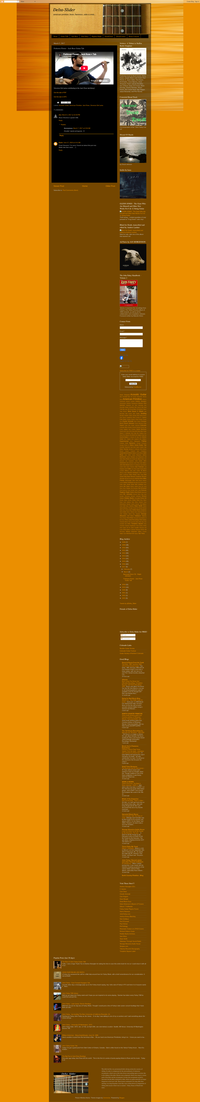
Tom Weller (128, 523)
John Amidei (138, 460)
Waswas (138, 529)
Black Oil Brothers (138, 409)
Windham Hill (130, 533)
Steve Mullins (123, 512)
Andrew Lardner (130, 401)
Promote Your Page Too (126, 361)
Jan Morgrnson (140, 457)
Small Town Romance (129, 766)
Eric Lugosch (135, 439)
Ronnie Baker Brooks (126, 500)
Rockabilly (137, 498)
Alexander (139, 396)
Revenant (127, 496)
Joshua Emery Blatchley (128, 916)
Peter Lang (138, 490)
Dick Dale (133, 433)
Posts (124, 635)
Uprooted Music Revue (130, 814)
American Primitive (75, 105)
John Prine (136, 462)
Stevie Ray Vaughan (134, 513)
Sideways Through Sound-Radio (130, 941)
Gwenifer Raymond (125, 447)
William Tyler (123, 533)
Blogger (121, 1098)
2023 (124, 598)
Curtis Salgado (124, 429)
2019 (124, 587)
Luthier (138, 470)
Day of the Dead (130, 431)
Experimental (124, 441)
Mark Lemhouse (124, 474)
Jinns (142, 459)
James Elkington (131, 457)
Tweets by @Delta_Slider (128, 603)
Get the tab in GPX (60, 97)
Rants (139, 492)
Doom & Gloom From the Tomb (133, 662)
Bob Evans (129, 413)
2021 (124, 593)
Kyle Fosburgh (139, 467)
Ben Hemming (139, 405)
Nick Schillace (139, 484)
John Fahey (85, 36)
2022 (124, 595)
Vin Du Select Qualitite (133, 527)
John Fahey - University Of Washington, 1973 (77, 1025)
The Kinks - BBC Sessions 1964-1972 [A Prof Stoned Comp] (132, 665)
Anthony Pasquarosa (132, 403)
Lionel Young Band (141, 468)
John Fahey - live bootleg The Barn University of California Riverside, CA (86, 1014)
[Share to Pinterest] (70, 103)
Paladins (128, 488)
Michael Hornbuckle (130, 478)
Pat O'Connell (142, 488)
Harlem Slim (143, 447)
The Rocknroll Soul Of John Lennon (133, 768)
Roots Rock (135, 500)
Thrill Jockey (142, 520)
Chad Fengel (138, 419)
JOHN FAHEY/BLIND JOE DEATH (73, 972)
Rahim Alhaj (133, 492)
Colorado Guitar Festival (128, 651)
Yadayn (136, 533)
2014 (124, 558)
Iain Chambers (141, 451)
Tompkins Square (137, 523)
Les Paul (134, 468)
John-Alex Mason (125, 465)
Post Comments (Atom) (70, 190)
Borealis (122, 415)
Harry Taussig (124, 449)
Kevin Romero (130, 466)
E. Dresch (131, 437)
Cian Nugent (124, 896)
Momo (140, 480)
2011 (124, 550)
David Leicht (123, 431)
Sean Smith (138, 506)
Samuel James (130, 504)
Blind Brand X (133, 411)
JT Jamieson (136, 464)
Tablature (138, 516)
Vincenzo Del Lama (96, 105)
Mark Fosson (142, 472)
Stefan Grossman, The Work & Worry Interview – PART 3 (131, 784)
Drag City (144, 435)
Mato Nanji (140, 474)
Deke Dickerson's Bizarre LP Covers (132, 904)
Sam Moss (135, 502)
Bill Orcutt (130, 409)
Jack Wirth (128, 455)
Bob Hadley (136, 413)
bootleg (143, 413)
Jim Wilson (138, 459)
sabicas (129, 502)
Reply (60, 120)
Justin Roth (123, 466)
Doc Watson (126, 435)
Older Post (110, 186)
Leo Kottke (128, 468)
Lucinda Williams (124, 470)
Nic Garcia (141, 482)
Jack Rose (74, 36)
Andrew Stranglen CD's (127, 886)
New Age (135, 482)
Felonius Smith (124, 443)
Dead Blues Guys (125, 901)
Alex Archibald (123, 396)
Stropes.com (124, 946)
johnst (131, 464)
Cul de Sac (143, 427)
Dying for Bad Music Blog (131, 698)
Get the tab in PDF (60, 92)
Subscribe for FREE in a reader (130, 371)
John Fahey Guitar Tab (69, 1046)
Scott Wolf (122, 506)
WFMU (142, 529)
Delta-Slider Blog (124, 355)
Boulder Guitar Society (130, 415)
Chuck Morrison (139, 423)
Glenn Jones (134, 445)
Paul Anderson (123, 490)
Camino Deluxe (131, 419)
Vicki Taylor (123, 527)
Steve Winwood (138, 512)
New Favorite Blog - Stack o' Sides (132, 800)
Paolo (61, 142)
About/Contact (121, 36)
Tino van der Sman (133, 521)
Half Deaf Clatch (135, 447)
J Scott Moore (139, 453)
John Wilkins (143, 462)
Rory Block (143, 500)
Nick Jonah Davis (128, 484)
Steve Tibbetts (130, 512)
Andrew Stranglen (141, 401)
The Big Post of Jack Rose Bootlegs (74, 1056)
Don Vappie (138, 435)
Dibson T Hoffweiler (125, 433)
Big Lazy (125, 409)
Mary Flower (133, 474)
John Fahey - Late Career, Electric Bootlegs (76, 1004)
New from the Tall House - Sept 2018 (133, 732)
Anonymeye (123, 403)
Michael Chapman (136, 476)
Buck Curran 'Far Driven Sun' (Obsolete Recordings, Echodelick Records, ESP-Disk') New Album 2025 (132, 684)
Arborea (140, 403)
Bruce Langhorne (127, 417)
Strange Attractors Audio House (133, 829)
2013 (124, 556)
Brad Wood (140, 415)
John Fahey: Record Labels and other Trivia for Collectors (132, 861)
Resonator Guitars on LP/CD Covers (132, 929)
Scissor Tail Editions (140, 504)
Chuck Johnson (129, 423)
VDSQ (144, 525)
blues (141, 411)
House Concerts (134, 36)
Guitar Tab (142, 445)
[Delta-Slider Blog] (121, 359)
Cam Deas (123, 419)
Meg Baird (127, 476)
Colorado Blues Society (126, 427)
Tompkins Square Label (127, 951)
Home (56, 36)
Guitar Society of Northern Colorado (131, 653)
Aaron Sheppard (125, 395)
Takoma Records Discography (130, 949)
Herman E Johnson (134, 449)
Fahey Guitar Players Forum (129, 909)
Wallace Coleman (130, 529)
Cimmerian (106, 1098)
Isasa (134, 453)
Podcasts (143, 490)
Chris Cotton (137, 421)
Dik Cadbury (140, 433)
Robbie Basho (129, 498)
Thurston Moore (124, 521)
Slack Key (122, 510)
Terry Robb (130, 518)
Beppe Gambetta (129, 407)
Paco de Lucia (142, 486)
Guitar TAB (64, 36)
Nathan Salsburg (128, 482)
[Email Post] (58, 102)
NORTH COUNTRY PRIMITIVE (132, 713)
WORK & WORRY (128, 782)
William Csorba (142, 531)
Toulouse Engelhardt (130, 525)
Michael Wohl (139, 478)
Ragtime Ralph (96, 36)
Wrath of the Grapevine (130, 799)
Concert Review (136, 427)
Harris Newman (125, 911)
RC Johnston (127, 494)
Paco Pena (123, 488)
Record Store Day (138, 494)
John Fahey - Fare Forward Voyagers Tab (76, 983)
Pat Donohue (134, 488)
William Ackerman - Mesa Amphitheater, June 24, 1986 (80, 1035)
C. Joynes (143, 417)
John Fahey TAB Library (70, 993)
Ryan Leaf (123, 502)
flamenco (132, 443)
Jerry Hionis (126, 459)
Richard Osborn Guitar (127, 931)
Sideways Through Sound (129, 508)
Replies (63, 124)
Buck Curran (136, 417)
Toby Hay (141, 521)
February (127, 569)
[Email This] (62, 103)
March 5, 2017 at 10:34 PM (71, 115)
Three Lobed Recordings (132, 520)
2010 (124, 547)
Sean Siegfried (130, 506)
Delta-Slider (64, 9)
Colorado (143, 425)
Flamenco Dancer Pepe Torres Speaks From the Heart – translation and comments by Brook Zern (133, 751)
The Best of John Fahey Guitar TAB (74, 962)
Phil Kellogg (124, 926)
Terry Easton (123, 517)
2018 (124, 584)
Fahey (144, 441)
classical (137, 425)
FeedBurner (137, 387)
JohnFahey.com (125, 914)
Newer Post (59, 186)
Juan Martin (143, 464)
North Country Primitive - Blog (132, 875)
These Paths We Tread (130, 846)
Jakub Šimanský (136, 455)
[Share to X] (66, 103)
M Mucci (143, 470)
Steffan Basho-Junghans (139, 510)
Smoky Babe (128, 510)
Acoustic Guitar (64, 105)
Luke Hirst (133, 470)
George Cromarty (141, 443)
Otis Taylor (126, 486)
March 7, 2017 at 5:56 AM (81, 128)
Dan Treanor (132, 429)
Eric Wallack (143, 439)
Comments (126, 638)
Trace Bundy (139, 525)
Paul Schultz (131, 490)
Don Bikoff (132, 435)
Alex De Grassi (132, 396)
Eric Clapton (127, 439)
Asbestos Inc (130, 405)
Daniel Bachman (141, 429)
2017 (124, 567)
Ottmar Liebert (134, 486)
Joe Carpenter (129, 460)
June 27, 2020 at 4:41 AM (71, 142)
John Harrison (129, 462)
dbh (136, 431)
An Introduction (127, 863)
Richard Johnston (136, 496)
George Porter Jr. (124, 445)
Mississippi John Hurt (131, 480)
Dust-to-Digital (124, 437)
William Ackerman (131, 531)
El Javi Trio (138, 437)
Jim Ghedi (132, 459)
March (126, 572)
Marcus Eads (123, 472)
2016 (124, 564)
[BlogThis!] (64, 103)
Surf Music (130, 516)
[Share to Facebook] (68, 103)
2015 (124, 561)
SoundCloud (109, 36)
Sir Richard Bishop (141, 508)
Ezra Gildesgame (135, 441)
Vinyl (124, 529)
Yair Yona (141, 533)
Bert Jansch (138, 407)
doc (60, 115)
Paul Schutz (124, 924)
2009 (124, 545)
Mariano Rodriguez (133, 472)
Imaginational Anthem (126, 453)
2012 (124, 553)
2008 (124, 542)
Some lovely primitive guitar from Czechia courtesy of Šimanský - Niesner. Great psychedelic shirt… (132, 717)
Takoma (144, 516)
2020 (124, 590)
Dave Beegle (124, 899)
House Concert (130, 451)
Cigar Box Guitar (129, 425)
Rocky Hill (143, 498)
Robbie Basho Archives (127, 934)
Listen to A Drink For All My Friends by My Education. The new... (132, 832)
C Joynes (123, 889)
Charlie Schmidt (127, 421)
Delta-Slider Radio (141, 431)
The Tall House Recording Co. (132, 731)
